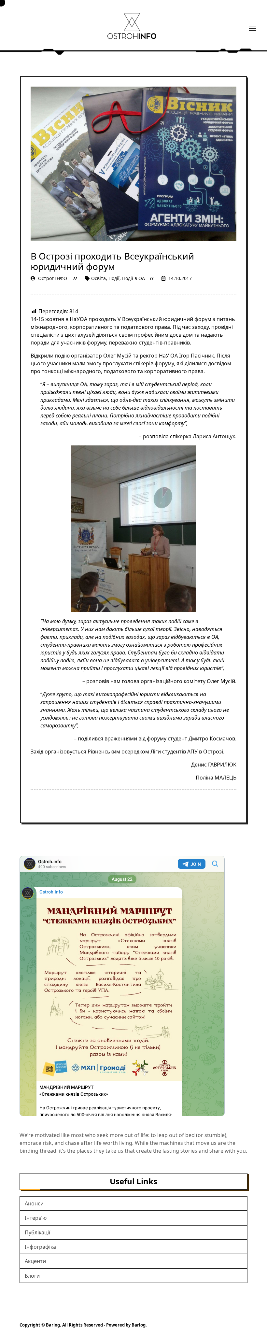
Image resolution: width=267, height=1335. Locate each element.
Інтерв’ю (36, 1217)
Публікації (37, 1232)
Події (113, 278)
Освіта (98, 278)
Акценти (35, 1261)
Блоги (32, 1275)
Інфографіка (40, 1246)
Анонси (34, 1203)
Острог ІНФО (52, 278)
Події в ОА (133, 278)
